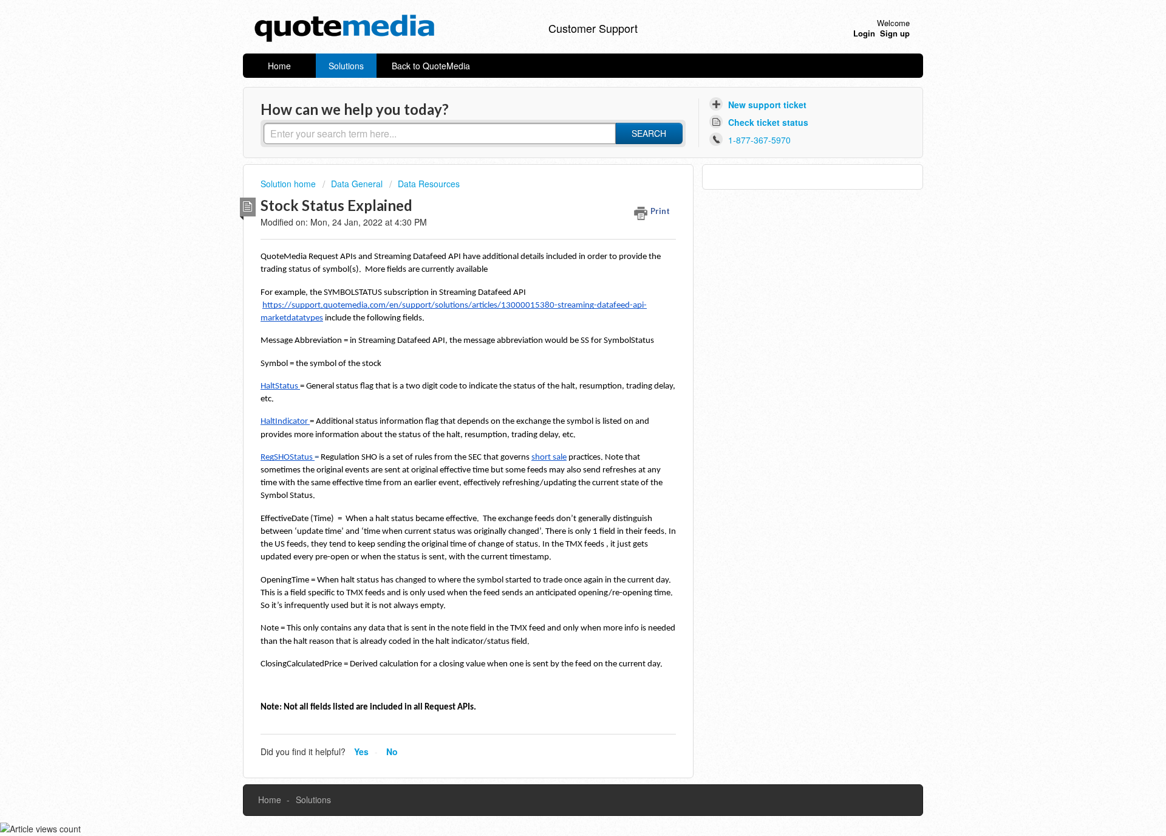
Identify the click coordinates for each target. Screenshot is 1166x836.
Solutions (346, 66)
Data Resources (429, 184)
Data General (357, 184)
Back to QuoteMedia (431, 66)
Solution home (289, 184)
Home (279, 66)
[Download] (560, 261)
